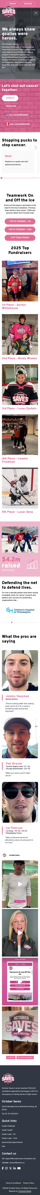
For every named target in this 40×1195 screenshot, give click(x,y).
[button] (35, 147)
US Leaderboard (18, 115)
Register (28, 4)
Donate (13, 4)
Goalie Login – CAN (9, 1138)
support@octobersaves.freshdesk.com (20, 1159)
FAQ (3, 1146)
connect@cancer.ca (16, 1163)
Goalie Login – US (8, 1134)
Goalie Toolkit (7, 1130)
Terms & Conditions (13, 1183)
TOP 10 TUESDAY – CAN (20, 229)
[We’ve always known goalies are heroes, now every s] (20, 981)
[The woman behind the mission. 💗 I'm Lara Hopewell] (20, 933)
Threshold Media (24, 1191)
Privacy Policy (28, 1183)
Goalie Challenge (24, 44)
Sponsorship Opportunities (12, 1142)
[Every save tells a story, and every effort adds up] (20, 1030)
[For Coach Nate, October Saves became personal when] (20, 884)
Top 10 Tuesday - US (20, 221)
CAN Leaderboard (19, 124)
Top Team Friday (20, 237)
